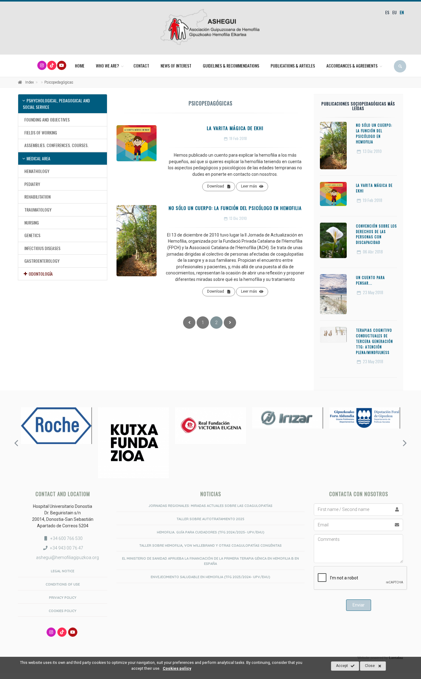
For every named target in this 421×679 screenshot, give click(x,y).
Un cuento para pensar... (370, 280)
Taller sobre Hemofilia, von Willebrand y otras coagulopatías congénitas (210, 545)
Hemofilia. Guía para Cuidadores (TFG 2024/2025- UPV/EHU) (210, 532)
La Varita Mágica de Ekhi (235, 128)
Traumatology (37, 209)
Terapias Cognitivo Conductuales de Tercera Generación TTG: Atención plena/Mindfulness (374, 341)
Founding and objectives (47, 119)
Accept (342, 666)
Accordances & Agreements (352, 65)
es (387, 12)
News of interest (176, 65)
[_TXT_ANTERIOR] (189, 322)
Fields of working (40, 132)
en (402, 12)
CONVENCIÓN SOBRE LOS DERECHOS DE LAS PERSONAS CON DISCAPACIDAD (376, 234)
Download (215, 186)
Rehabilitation (37, 196)
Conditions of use (63, 584)
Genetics (32, 235)
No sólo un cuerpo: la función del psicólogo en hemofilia (235, 207)
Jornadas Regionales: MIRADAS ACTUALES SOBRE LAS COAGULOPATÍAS (210, 506)
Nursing (31, 222)
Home (79, 65)
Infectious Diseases (42, 248)
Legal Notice (62, 571)
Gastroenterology (41, 260)
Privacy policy (62, 597)
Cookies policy (62, 611)
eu (394, 12)
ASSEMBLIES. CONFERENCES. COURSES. (56, 145)
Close (370, 666)
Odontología (41, 273)
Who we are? (107, 65)
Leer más (249, 186)
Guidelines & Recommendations (231, 65)
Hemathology (36, 171)
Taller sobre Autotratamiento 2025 (210, 519)
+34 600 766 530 (66, 538)
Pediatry (32, 184)
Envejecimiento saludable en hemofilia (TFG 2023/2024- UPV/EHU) (210, 577)
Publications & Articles (293, 65)
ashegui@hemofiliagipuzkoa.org (67, 557)
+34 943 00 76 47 (66, 547)
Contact (141, 65)
